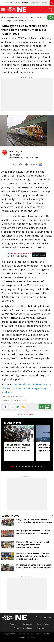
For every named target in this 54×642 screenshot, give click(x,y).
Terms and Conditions (23, 628)
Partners (41, 628)
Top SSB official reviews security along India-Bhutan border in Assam (17, 447)
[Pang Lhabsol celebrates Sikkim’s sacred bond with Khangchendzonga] (7, 522)
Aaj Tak (44, 3)
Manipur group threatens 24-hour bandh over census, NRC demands (33, 532)
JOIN (42, 406)
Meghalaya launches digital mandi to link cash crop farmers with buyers (34, 566)
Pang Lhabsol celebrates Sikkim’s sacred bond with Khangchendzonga (34, 520)
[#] (17, 406)
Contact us (27, 624)
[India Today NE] (17, 9)
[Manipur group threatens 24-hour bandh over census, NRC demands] (7, 533)
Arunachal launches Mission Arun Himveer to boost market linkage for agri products (26, 388)
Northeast (25, 3)
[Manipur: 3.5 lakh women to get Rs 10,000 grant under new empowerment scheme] (7, 544)
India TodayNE (15, 151)
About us (14, 624)
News (4, 17)
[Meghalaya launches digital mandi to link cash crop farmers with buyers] (7, 567)
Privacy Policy (43, 624)
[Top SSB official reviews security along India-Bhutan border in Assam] (19, 433)
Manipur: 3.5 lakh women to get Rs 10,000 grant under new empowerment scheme (33, 545)
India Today (35, 3)
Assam (11, 17)
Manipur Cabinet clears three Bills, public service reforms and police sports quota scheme (33, 556)
